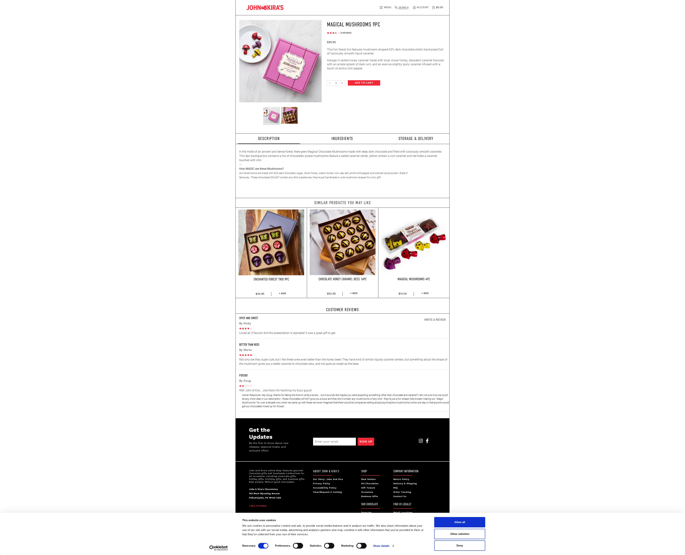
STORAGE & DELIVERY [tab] (416, 138)
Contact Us (400, 496)
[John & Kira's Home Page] (265, 7)
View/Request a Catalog (327, 492)
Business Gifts (369, 496)
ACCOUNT (422, 7)
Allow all (459, 522)
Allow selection (459, 533)
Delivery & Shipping (405, 483)
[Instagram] (420, 441)
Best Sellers (368, 479)
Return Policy (401, 479)
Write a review (435, 319)
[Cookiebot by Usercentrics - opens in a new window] (218, 548)
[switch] (298, 546)
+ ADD (282, 293)
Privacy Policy (321, 483)
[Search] (397, 7)
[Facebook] (426, 441)
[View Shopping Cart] (434, 7)
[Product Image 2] (289, 116)
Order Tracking (402, 492)
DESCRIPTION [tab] (269, 138)
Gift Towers (368, 488)
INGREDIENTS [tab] (342, 138)
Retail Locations (403, 512)
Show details (381, 545)
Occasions (367, 492)
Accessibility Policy (324, 488)
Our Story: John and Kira (328, 479)
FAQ (395, 488)
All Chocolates (370, 483)
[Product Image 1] (271, 116)
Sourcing (366, 512)
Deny (459, 545)
